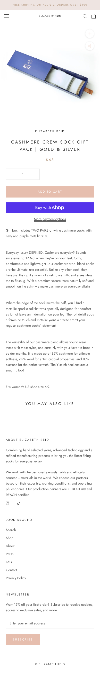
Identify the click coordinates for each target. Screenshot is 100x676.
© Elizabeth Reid (50, 664)
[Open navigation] (6, 16)
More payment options (50, 218)
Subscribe (23, 639)
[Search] (85, 16)
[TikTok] (18, 503)
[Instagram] (7, 503)
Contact (11, 570)
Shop (9, 537)
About (10, 545)
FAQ (9, 561)
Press (10, 553)
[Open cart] (94, 16)
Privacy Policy (16, 578)
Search (11, 529)
